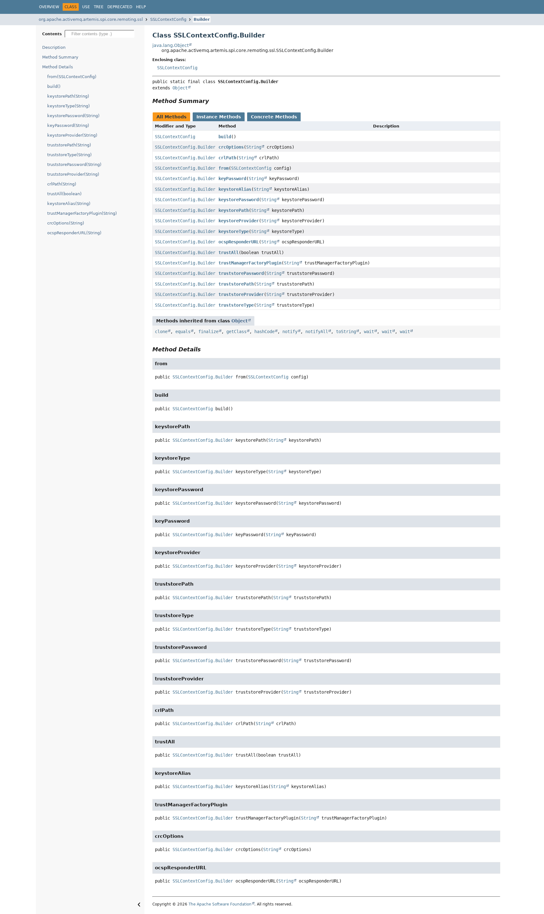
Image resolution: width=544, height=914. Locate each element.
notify (290, 331)
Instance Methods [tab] (218, 116)
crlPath (227, 157)
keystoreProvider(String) (72, 135)
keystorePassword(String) (73, 115)
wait (369, 331)
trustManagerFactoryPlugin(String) (82, 213)
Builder (202, 19)
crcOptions (231, 147)
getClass (236, 331)
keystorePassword (238, 199)
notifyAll (316, 331)
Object (180, 87)
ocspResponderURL (238, 241)
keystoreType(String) (68, 106)
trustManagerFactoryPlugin (249, 262)
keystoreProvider (238, 220)
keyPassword (232, 178)
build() (53, 86)
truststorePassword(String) (74, 164)
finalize (208, 331)
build (224, 136)
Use (86, 7)
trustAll (228, 252)
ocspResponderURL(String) (74, 232)
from (223, 168)
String (253, 147)
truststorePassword (241, 273)
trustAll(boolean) (64, 193)
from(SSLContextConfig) (71, 76)
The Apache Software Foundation (220, 904)
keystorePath (233, 210)
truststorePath (236, 284)
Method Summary (60, 57)
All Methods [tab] (171, 116)
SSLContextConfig (168, 19)
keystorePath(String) (68, 96)
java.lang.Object (170, 45)
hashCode (264, 331)
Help (141, 7)
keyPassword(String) (68, 125)
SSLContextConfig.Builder (185, 147)
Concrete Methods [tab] (274, 116)
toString (346, 331)
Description (53, 47)
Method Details (57, 67)
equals (182, 331)
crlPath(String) (61, 184)
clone (161, 331)
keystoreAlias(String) (68, 203)
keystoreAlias (234, 189)
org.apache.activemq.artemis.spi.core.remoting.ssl (91, 19)
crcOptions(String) (65, 223)
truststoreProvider (241, 294)
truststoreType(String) (69, 154)
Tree (99, 7)
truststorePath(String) (69, 145)
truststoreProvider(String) (73, 174)
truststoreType (236, 305)
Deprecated (119, 7)
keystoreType (233, 231)
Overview (49, 7)
